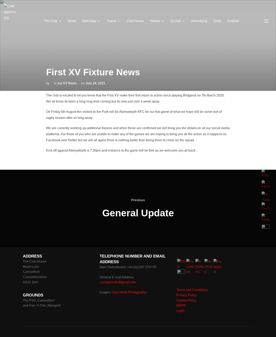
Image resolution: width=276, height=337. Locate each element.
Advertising (199, 21)
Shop (217, 21)
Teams (111, 21)
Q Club (176, 21)
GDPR (181, 305)
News (72, 21)
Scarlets (233, 21)
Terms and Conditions (192, 290)
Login (180, 310)
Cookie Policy (186, 300)
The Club (50, 21)
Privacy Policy (186, 295)
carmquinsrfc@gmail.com (118, 282)
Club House (135, 21)
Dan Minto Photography (129, 292)
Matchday (89, 21)
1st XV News (67, 83)
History (155, 21)
